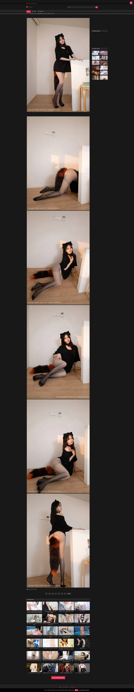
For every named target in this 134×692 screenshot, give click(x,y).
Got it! (76, 690)
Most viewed (34, 11)
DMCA (60, 687)
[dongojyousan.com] (30, 7)
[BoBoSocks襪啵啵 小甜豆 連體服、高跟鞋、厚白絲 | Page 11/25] (104, 68)
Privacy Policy (65, 687)
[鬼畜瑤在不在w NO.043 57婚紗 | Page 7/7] (96, 53)
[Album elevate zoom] (131, 3)
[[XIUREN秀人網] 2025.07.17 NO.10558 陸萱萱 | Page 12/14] (104, 58)
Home (29, 11)
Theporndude (41, 11)
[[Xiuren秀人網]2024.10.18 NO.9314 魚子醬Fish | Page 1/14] (104, 77)
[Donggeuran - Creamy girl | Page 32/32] (104, 73)
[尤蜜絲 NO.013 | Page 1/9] (96, 77)
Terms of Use (72, 687)
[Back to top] (131, 689)
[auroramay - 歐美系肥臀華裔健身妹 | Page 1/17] (96, 68)
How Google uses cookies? (84, 690)
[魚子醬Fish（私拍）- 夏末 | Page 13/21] (104, 63)
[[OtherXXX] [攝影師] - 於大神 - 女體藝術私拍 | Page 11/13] (96, 58)
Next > (69, 593)
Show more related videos (58, 677)
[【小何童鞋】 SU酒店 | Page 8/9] (104, 53)
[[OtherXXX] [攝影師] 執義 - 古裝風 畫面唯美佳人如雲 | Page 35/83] (96, 73)
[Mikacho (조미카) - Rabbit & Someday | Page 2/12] (96, 63)
